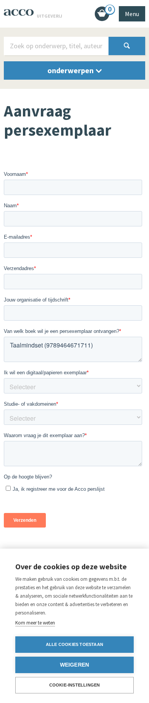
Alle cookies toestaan (74, 644)
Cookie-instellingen (74, 685)
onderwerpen (71, 70)
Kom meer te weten (35, 622)
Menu (132, 14)
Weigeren (74, 665)
